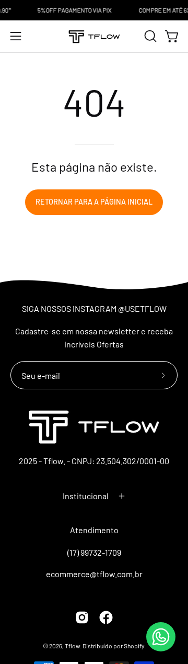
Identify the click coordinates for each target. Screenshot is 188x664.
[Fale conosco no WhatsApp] (160, 636)
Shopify (134, 645)
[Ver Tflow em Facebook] (106, 617)
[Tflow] (94, 36)
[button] (149, 36)
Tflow (72, 645)
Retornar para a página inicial (94, 201)
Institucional (86, 496)
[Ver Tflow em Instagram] (82, 617)
